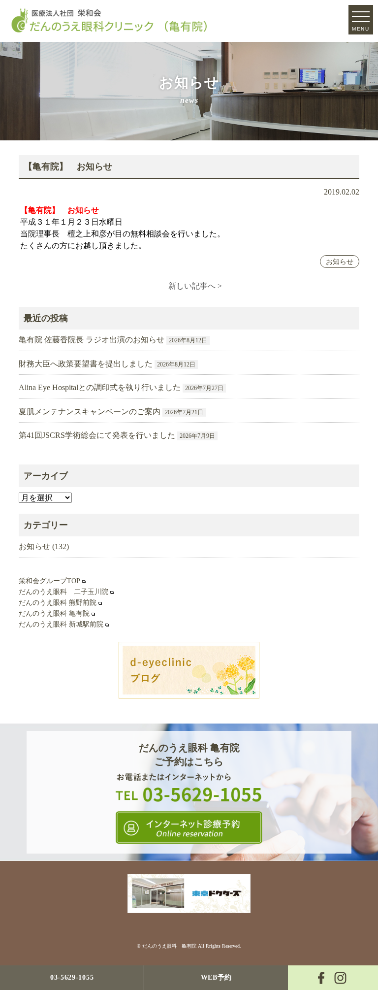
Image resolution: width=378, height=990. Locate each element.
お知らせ (339, 261)
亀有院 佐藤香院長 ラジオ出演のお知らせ (91, 339)
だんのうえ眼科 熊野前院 (57, 602)
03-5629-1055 (72, 977)
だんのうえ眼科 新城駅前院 (61, 624)
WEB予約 (216, 977)
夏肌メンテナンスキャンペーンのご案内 (89, 411)
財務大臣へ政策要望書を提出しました (86, 364)
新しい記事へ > (195, 286)
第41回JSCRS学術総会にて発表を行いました (97, 435)
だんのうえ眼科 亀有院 (54, 613)
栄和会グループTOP (49, 581)
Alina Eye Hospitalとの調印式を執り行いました (100, 387)
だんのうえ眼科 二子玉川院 (63, 591)
